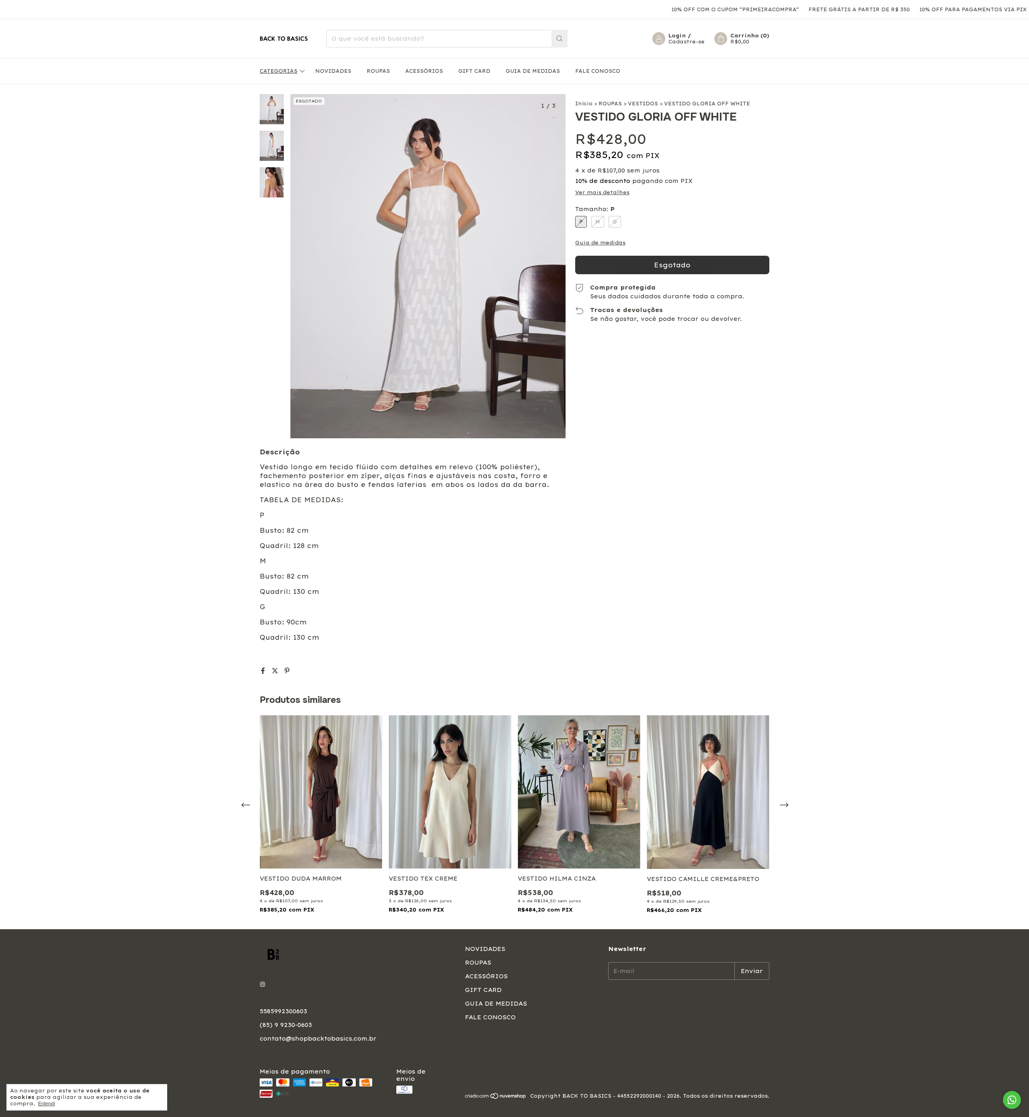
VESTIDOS (643, 104)
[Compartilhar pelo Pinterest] (287, 671)
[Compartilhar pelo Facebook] (264, 671)
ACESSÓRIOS (424, 71)
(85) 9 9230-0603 (286, 1025)
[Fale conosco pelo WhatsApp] (1012, 1100)
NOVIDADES (333, 71)
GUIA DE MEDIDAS (533, 71)
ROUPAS (378, 71)
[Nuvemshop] (496, 1098)
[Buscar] (559, 38)
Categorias (278, 71)
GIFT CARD (474, 71)
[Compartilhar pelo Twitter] (276, 671)
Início (583, 104)
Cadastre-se (686, 42)
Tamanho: (595, 209)
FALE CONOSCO (597, 71)
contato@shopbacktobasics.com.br (318, 1038)
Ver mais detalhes (602, 192)
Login (677, 36)
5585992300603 (283, 1011)
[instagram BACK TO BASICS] (262, 984)
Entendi (46, 1104)
